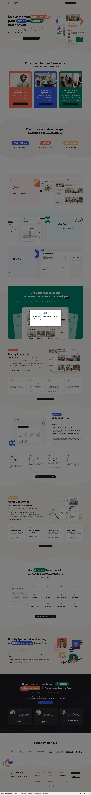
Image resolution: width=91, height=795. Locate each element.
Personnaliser (82, 793)
